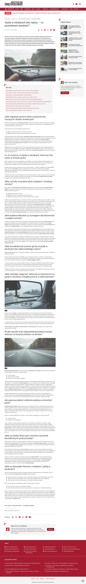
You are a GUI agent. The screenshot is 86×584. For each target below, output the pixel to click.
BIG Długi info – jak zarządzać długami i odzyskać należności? (75, 63)
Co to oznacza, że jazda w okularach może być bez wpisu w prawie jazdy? (22, 92)
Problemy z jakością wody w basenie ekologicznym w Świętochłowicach (62, 563)
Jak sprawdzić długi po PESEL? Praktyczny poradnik (75, 57)
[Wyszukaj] (79, 4)
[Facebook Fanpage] (73, 4)
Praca (33, 9)
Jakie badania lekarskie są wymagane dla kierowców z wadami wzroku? (21, 97)
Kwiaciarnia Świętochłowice (70, 546)
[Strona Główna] (6, 9)
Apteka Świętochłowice (30, 546)
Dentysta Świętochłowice (12, 546)
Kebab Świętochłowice (69, 551)
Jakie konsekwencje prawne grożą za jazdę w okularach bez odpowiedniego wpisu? (24, 99)
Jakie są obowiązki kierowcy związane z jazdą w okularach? (19, 110)
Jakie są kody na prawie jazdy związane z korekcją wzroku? (19, 94)
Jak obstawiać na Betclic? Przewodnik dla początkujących (75, 45)
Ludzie (71, 9)
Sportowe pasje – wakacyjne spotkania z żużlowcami (17, 565)
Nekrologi (45, 9)
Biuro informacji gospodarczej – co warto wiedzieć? (75, 69)
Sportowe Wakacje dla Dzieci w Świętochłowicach (17, 569)
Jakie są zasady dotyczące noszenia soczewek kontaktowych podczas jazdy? (22, 108)
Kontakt (33, 578)
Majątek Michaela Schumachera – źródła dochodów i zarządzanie (73, 51)
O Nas (37, 578)
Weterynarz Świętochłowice (12, 549)
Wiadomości (11, 9)
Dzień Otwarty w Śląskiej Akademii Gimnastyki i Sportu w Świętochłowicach (23, 563)
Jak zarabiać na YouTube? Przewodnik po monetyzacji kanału (74, 27)
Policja (17, 9)
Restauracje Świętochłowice (51, 551)
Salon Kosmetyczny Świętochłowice (72, 549)
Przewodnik (65, 9)
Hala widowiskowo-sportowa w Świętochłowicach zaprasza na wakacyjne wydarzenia (22, 572)
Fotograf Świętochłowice (31, 549)
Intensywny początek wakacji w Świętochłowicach (57, 571)
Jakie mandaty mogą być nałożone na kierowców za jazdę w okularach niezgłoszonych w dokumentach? (29, 101)
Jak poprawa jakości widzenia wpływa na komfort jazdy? (18, 106)
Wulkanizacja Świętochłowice (12, 551)
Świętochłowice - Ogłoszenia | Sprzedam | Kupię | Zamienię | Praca (43, 13)
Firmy (21, 9)
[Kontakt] (76, 4)
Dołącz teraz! (65, 92)
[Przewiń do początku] (82, 581)
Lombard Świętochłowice (50, 546)
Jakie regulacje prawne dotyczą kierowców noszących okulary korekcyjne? (22, 90)
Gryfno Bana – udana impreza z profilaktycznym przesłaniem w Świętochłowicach (60, 566)
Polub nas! (50, 529)
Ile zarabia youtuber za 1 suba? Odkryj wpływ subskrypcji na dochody (75, 39)
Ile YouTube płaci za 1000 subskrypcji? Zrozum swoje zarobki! (74, 33)
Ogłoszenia (27, 9)
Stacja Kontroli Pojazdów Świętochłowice (31, 552)
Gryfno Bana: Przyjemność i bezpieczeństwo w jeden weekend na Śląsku (62, 569)
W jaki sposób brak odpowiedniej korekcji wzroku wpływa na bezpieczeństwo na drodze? (25, 103)
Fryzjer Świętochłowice (50, 549)
